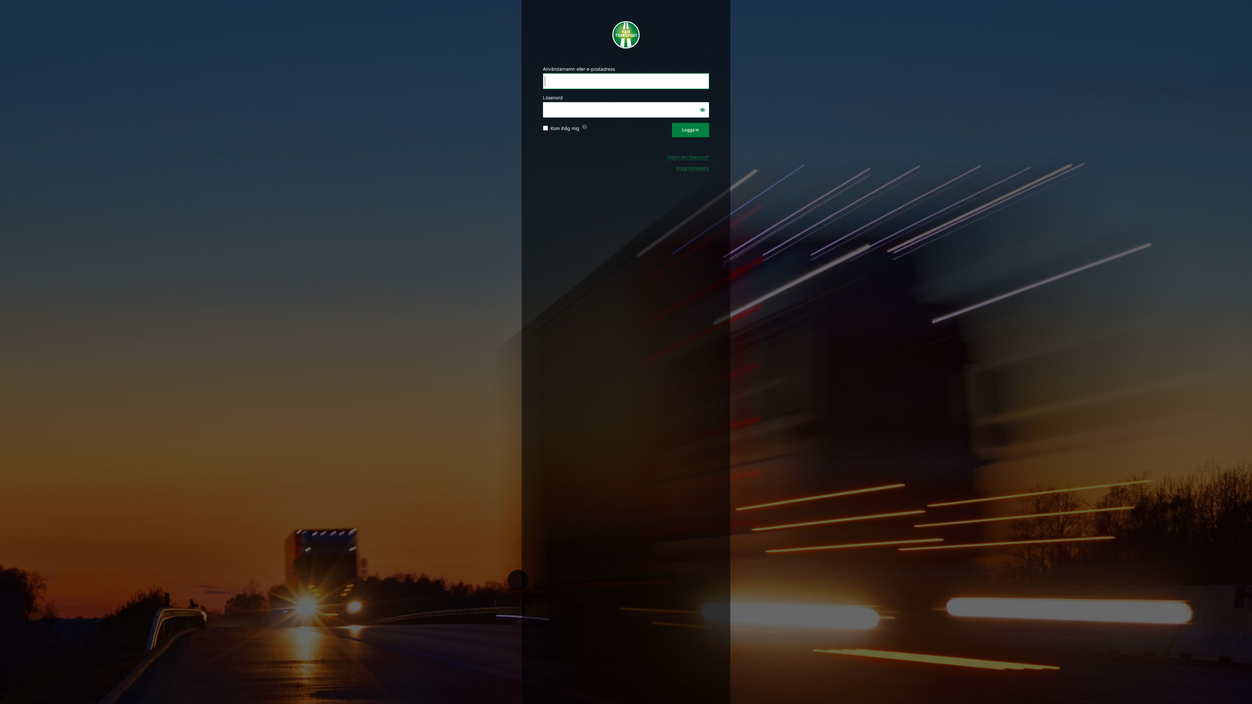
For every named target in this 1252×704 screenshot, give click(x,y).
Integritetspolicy (692, 167)
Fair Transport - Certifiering (626, 35)
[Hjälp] (585, 127)
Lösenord (553, 97)
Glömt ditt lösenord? (688, 157)
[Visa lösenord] (702, 110)
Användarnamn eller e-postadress (579, 69)
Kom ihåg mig (565, 128)
